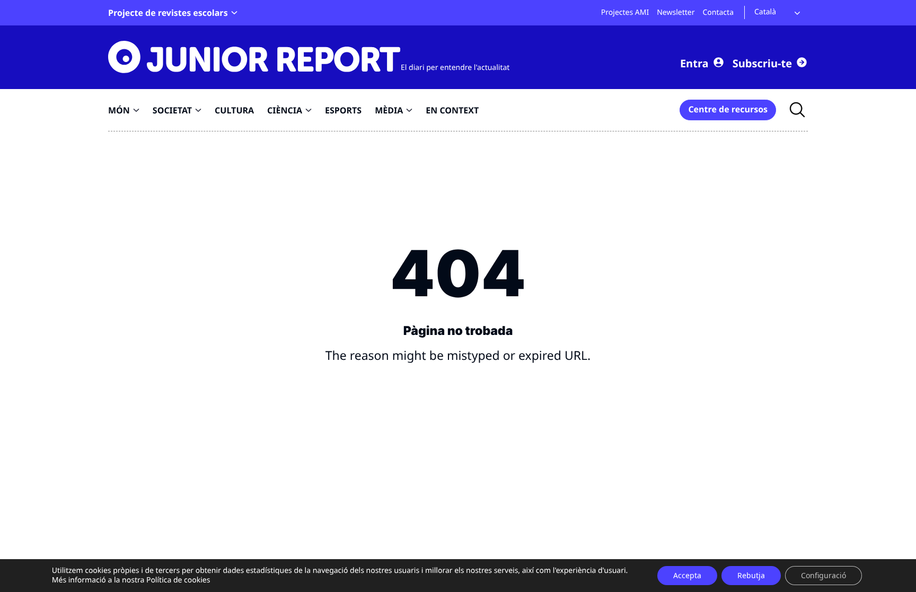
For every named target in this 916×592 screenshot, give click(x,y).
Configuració (823, 575)
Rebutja (751, 575)
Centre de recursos (728, 109)
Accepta (687, 575)
